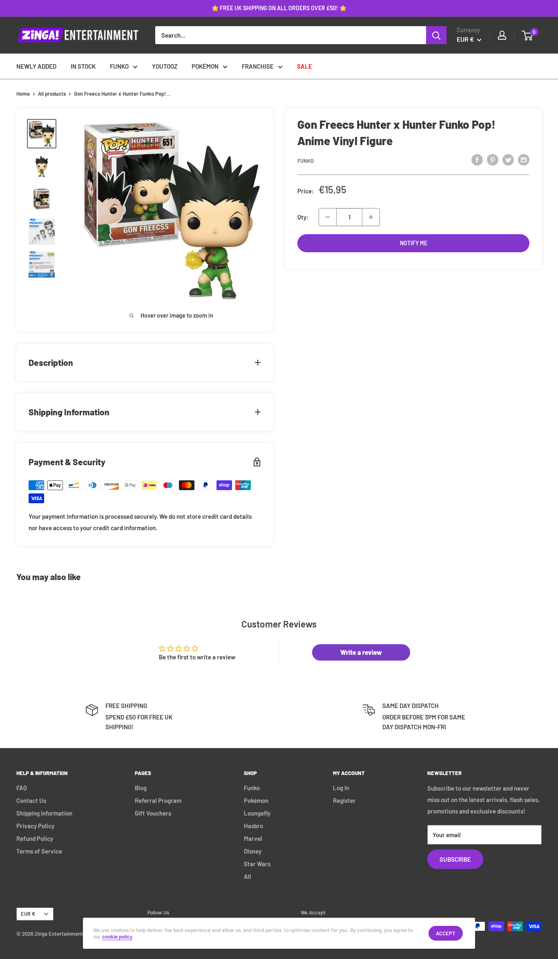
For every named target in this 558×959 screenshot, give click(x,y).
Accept (445, 933)
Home (23, 93)
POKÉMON (205, 66)
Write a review (361, 652)
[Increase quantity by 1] (370, 217)
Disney (252, 851)
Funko (305, 160)
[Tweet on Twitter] (508, 159)
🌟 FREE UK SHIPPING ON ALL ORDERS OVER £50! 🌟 (279, 7)
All (247, 876)
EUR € (28, 913)
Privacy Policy (35, 825)
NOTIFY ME (413, 243)
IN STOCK (83, 66)
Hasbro (253, 825)
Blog (141, 787)
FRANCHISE (258, 66)
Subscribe (455, 859)
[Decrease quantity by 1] (327, 217)
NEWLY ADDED (36, 66)
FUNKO (119, 66)
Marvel (253, 838)
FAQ (21, 787)
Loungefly (257, 813)
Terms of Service (39, 851)
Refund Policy (34, 838)
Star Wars (257, 863)
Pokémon (256, 800)
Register (344, 800)
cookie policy (117, 936)
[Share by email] (523, 159)
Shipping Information (44, 813)
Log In (341, 787)
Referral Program (158, 800)
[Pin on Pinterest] (492, 159)
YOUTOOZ (164, 66)
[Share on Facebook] (477, 159)
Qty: (302, 217)
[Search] (436, 35)
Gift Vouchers (153, 813)
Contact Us (31, 800)
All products (52, 93)
